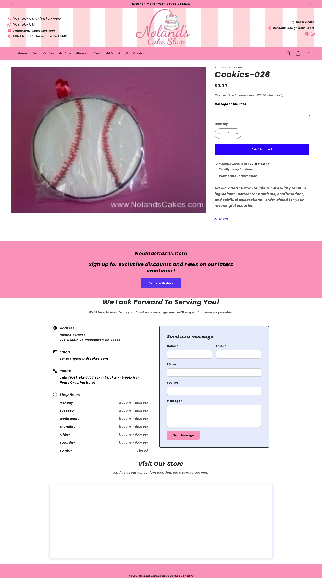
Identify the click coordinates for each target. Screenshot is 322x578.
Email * (221, 346)
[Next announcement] (310, 4)
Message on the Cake (230, 104)
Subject (172, 382)
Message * (174, 401)
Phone (171, 364)
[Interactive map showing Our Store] (161, 521)
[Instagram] (313, 33)
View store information (238, 176)
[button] (288, 53)
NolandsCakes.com (152, 575)
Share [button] (223, 218)
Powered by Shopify (180, 575)
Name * (172, 346)
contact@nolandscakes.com (84, 358)
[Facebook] (307, 33)
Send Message (183, 435)
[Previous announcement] (11, 4)
